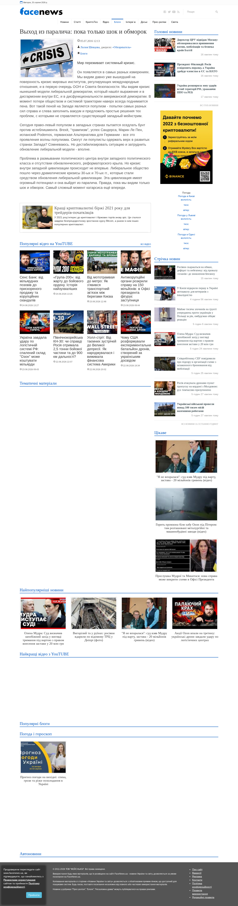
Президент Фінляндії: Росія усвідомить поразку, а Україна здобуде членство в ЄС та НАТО (197, 68)
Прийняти (34, 895)
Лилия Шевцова (90, 47)
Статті (77, 22)
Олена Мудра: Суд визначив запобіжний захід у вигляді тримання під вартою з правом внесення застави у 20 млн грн (43, 638)
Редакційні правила (203, 897)
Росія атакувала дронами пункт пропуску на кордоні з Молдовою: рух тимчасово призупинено (197, 386)
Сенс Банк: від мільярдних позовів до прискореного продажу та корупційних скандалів (31, 288)
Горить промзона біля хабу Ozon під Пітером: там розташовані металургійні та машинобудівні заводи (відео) (186, 528)
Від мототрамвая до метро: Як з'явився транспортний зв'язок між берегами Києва (101, 286)
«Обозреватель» (121, 47)
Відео (106, 22)
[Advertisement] (118, 687)
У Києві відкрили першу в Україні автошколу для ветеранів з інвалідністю (197, 292)
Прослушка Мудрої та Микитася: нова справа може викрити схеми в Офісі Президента (186, 577)
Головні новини (168, 31)
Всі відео (146, 244)
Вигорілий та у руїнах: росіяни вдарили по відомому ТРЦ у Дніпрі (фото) (94, 636)
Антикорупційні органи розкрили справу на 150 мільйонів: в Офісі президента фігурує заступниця (135, 288)
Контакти (197, 880)
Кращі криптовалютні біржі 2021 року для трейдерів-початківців (92, 210)
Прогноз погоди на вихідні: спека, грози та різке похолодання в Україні (43, 780)
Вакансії (196, 873)
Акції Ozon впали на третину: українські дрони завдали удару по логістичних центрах (194, 636)
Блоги (117, 22)
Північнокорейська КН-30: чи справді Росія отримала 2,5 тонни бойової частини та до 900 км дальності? (68, 347)
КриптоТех (92, 22)
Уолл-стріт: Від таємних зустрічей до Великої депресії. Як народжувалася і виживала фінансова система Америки (101, 351)
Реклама (197, 876)
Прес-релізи (159, 22)
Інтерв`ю (131, 22)
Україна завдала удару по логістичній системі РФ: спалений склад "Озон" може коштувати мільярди (33, 351)
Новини (64, 22)
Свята (174, 22)
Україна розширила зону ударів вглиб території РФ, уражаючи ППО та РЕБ (197, 89)
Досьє (144, 22)
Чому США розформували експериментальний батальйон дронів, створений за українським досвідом (137, 349)
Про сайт (197, 869)
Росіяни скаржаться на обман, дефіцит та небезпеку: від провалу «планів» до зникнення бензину (197, 270)
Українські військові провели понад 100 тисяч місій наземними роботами (195, 407)
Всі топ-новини (209, 105)
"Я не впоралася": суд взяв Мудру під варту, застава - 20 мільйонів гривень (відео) (186, 478)
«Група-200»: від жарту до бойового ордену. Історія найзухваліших (68, 283)
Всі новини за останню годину (199, 424)
